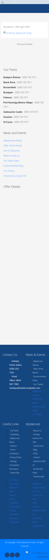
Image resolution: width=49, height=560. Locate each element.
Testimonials (38, 476)
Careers (36, 457)
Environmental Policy (13, 165)
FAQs (35, 453)
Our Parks (14, 430)
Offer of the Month (12, 145)
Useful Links (38, 446)
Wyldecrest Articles (12, 140)
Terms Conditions (14, 451)
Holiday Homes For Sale (37, 438)
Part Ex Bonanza (11, 150)
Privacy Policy (15, 457)
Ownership (14, 472)
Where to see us (11, 155)
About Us (37, 430)
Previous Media (24, 44)
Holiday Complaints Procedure (14, 465)
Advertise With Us (39, 463)
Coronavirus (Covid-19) (14, 175)
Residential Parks (38, 471)
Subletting (14, 434)
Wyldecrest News (14, 440)
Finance (13, 446)
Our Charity (9, 170)
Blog (35, 449)
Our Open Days (11, 160)
